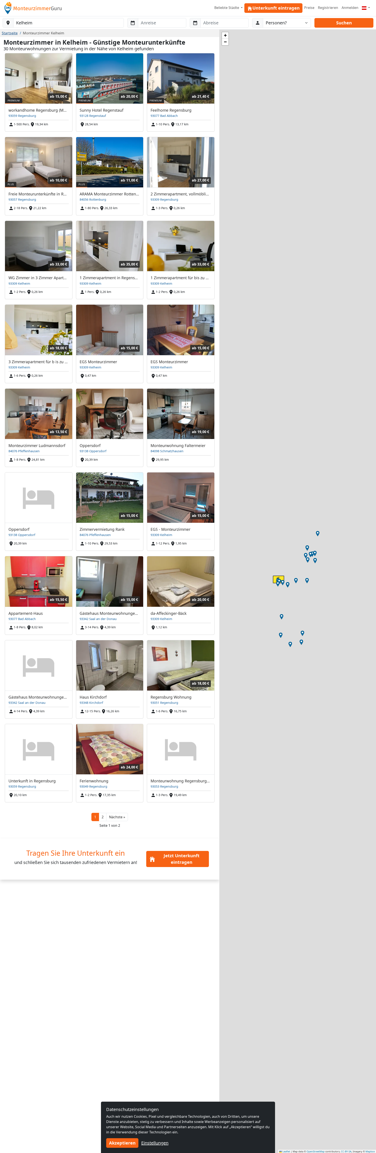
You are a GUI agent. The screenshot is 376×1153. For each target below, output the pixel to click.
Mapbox (370, 1151)
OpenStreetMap (316, 1151)
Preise (309, 7)
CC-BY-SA (346, 1151)
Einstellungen (154, 1143)
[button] (117, 817)
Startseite (10, 33)
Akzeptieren (122, 1143)
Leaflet (286, 1151)
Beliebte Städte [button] (227, 7)
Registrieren (328, 7)
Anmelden (350, 7)
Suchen (344, 23)
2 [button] (103, 817)
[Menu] (366, 7)
